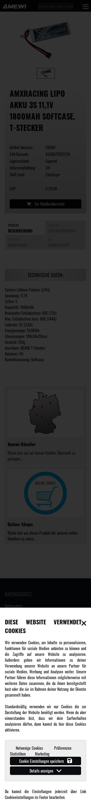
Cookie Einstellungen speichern (42, 761)
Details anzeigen (42, 771)
